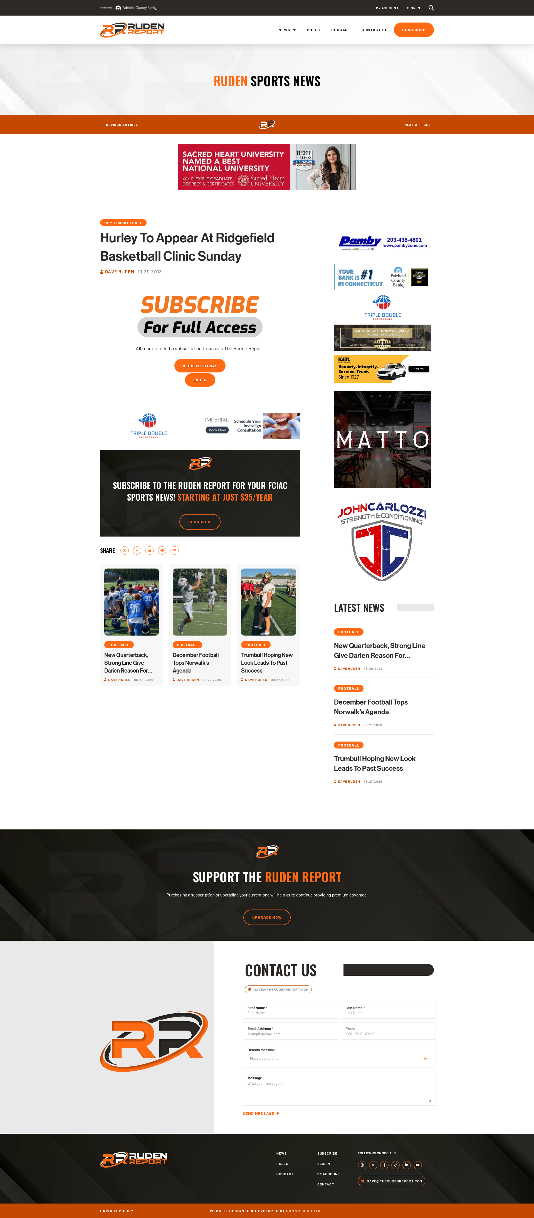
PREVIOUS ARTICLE (120, 125)
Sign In (413, 8)
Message (255, 1077)
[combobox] (339, 1058)
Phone (350, 1028)
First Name (257, 1007)
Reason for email (262, 1049)
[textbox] (334, 1058)
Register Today (200, 365)
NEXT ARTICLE (417, 125)
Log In (200, 379)
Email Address (260, 1028)
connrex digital (304, 1210)
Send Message (258, 1113)
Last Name (355, 1007)
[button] (431, 8)
